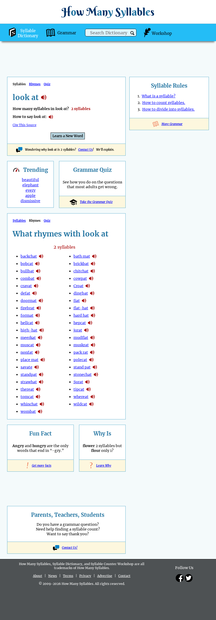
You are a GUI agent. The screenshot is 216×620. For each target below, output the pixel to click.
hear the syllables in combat (39, 278)
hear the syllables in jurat (86, 330)
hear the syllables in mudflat (92, 337)
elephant (30, 185)
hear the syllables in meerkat (40, 337)
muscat (27, 345)
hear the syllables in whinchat (42, 404)
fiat (76, 300)
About (37, 576)
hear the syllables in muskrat (93, 345)
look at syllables (43, 97)
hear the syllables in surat (87, 382)
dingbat (80, 293)
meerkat (28, 337)
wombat (28, 411)
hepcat (79, 322)
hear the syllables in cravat (36, 286)
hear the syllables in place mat (43, 359)
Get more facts (40, 465)
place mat (29, 359)
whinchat (29, 404)
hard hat (81, 315)
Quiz (47, 84)
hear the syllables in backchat (41, 256)
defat (25, 293)
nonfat (27, 352)
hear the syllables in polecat (91, 359)
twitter (189, 578)
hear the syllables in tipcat (88, 389)
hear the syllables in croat (88, 286)
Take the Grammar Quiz (96, 202)
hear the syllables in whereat (93, 396)
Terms (68, 576)
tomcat (27, 396)
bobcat (27, 263)
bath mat (81, 256)
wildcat (80, 404)
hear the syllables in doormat (41, 300)
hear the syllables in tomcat (38, 396)
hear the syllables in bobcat (37, 263)
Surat (78, 382)
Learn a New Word (67, 136)
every (31, 190)
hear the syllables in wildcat (91, 404)
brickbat (81, 263)
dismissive (30, 200)
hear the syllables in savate (37, 367)
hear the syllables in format (38, 315)
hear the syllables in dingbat (92, 293)
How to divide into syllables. (168, 109)
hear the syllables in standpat (41, 374)
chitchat (81, 271)
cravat (26, 285)
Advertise (104, 576)
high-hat (29, 330)
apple (30, 195)
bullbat (27, 271)
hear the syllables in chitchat (93, 271)
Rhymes (35, 84)
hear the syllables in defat (34, 293)
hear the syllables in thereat (38, 389)
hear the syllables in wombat (40, 411)
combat (28, 278)
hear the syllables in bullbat (38, 271)
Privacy (85, 576)
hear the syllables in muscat (38, 345)
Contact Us (85, 150)
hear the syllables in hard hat (93, 315)
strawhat (29, 382)
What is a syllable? (158, 96)
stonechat (82, 374)
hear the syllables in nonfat (37, 352)
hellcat (27, 322)
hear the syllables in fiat (84, 300)
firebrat (28, 308)
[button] (132, 33)
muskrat (81, 345)
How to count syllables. (163, 102)
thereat (27, 389)
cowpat (80, 278)
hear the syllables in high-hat (42, 330)
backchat (29, 256)
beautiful (30, 179)
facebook (180, 578)
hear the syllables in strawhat (41, 382)
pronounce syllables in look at (51, 117)
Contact (124, 576)
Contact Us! (69, 548)
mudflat (80, 337)
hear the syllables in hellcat (37, 322)
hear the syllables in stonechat (96, 374)
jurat (77, 330)
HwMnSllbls (108, 11)
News (52, 576)
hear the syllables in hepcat (90, 322)
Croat (78, 285)
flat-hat (80, 308)
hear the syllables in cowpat (91, 278)
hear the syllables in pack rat (92, 352)
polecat (80, 359)
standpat (29, 374)
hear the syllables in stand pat (95, 367)
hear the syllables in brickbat (93, 263)
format (27, 315)
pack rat (80, 352)
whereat (81, 396)
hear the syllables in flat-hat (92, 308)
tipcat (78, 389)
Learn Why (102, 465)
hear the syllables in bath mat (94, 256)
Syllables (19, 221)
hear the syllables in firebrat (39, 308)
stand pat (82, 367)
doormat (29, 300)
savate (26, 367)
